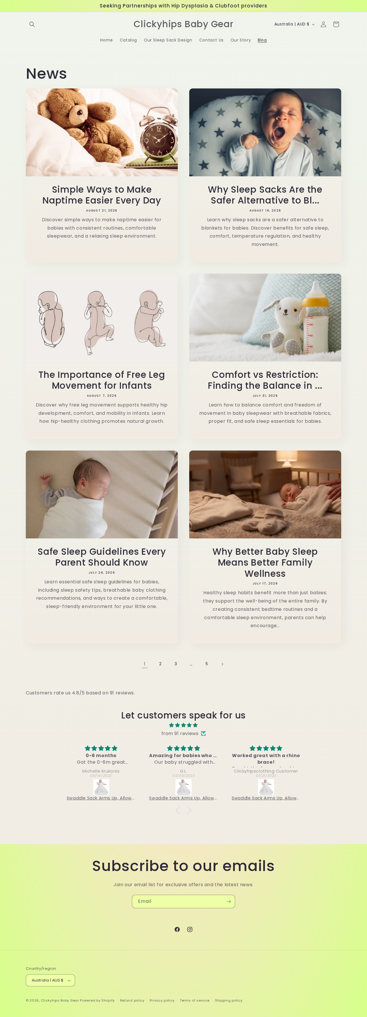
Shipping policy (229, 1000)
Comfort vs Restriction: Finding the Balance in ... (265, 380)
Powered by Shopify (97, 1000)
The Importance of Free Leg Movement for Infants (101, 380)
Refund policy (132, 1000)
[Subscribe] (228, 901)
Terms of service (195, 1000)
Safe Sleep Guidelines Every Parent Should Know (102, 557)
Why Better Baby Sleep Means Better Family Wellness (265, 562)
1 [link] (145, 664)
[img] (183, 725)
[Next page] (222, 664)
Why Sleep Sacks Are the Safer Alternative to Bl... (265, 195)
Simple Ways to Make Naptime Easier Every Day (101, 195)
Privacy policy (162, 1000)
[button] (32, 24)
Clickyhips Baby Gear (60, 1000)
